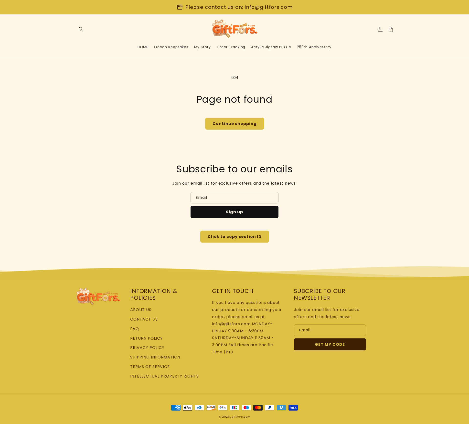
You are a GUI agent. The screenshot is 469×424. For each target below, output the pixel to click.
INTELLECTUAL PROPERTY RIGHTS (164, 376)
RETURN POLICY (146, 338)
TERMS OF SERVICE (150, 366)
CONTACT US (144, 319)
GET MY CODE (330, 344)
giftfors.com (241, 417)
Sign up (234, 212)
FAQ (134, 329)
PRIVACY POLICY (147, 347)
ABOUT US (140, 309)
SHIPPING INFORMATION (155, 357)
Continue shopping (235, 123)
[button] (81, 29)
